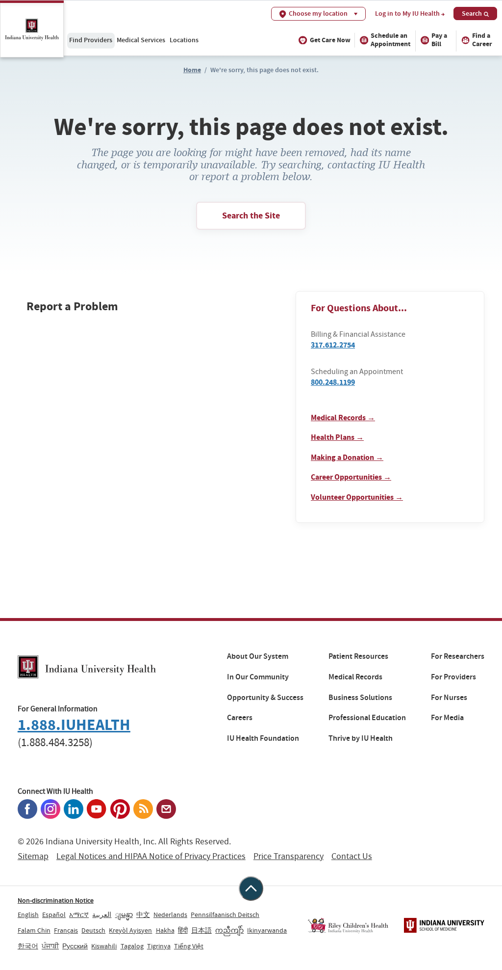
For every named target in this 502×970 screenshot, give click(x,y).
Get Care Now (330, 40)
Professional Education (367, 717)
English (28, 914)
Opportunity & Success (265, 697)
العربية (101, 914)
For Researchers (457, 656)
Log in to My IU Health (407, 13)
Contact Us (351, 856)
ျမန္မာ (124, 914)
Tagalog (132, 946)
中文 (143, 914)
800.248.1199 (333, 382)
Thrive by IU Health (360, 738)
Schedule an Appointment (390, 40)
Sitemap (33, 856)
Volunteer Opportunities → (357, 497)
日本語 (201, 930)
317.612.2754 (333, 345)
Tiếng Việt (188, 946)
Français (66, 930)
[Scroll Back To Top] (251, 888)
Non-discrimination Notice (56, 900)
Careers (239, 717)
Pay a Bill (439, 40)
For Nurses (449, 697)
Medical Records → (343, 417)
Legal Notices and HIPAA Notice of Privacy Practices (151, 856)
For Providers (453, 677)
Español (54, 914)
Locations (184, 39)
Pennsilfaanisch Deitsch (225, 914)
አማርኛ (79, 914)
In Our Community (258, 677)
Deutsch (93, 930)
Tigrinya (159, 946)
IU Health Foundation (263, 738)
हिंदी (183, 930)
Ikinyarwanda (267, 930)
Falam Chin (34, 930)
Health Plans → (337, 437)
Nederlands (170, 914)
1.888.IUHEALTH (74, 724)
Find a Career (482, 40)
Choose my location (318, 13)
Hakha (165, 930)
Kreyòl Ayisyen (130, 930)
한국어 (28, 946)
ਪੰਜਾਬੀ (50, 946)
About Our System (257, 656)
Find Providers (90, 39)
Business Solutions (360, 697)
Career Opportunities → (351, 477)
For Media (447, 717)
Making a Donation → (347, 457)
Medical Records (355, 677)
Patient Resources (358, 656)
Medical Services (141, 39)
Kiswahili (104, 946)
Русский (75, 946)
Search (472, 13)
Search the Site (251, 215)
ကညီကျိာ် (229, 930)
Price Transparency (288, 856)
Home (192, 70)
